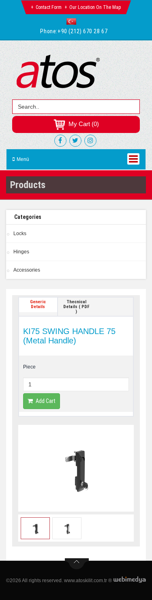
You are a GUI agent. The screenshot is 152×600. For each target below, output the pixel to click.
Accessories (26, 270)
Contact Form (49, 7)
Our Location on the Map (95, 7)
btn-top (77, 564)
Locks (19, 233)
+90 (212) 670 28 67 (82, 31)
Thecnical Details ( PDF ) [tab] (76, 306)
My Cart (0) (83, 123)
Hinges (21, 252)
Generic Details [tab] (38, 304)
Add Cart (46, 401)
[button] (73, 21)
